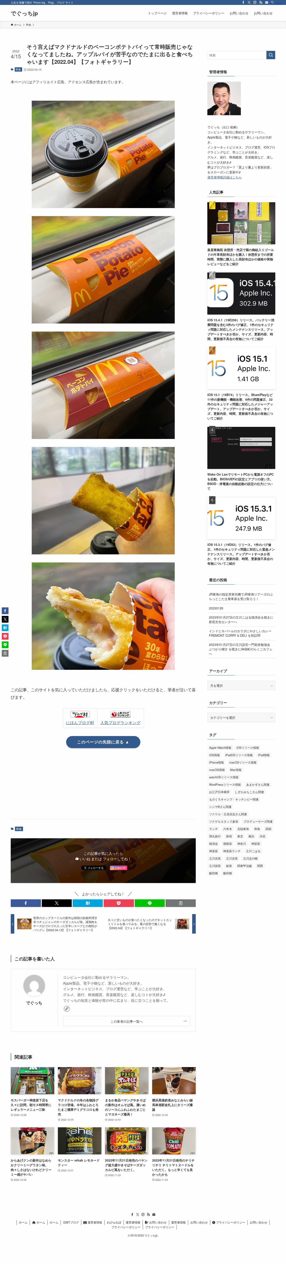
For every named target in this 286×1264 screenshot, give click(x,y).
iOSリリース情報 (248, 747)
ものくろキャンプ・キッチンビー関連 (234, 799)
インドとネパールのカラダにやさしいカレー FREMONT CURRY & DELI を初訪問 (240, 633)
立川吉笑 (215, 858)
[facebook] (243, 2)
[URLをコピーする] (181, 903)
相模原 (227, 843)
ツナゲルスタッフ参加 (223, 821)
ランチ (213, 829)
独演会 (213, 843)
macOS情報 (217, 770)
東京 (240, 836)
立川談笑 (215, 866)
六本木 (227, 829)
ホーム (23, 1222)
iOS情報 (214, 755)
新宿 (229, 836)
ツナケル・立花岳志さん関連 (228, 814)
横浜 (251, 836)
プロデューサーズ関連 (258, 821)
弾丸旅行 (215, 836)
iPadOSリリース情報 (239, 755)
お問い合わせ (157, 1222)
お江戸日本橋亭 (219, 792)
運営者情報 (94, 1222)
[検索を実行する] (270, 55)
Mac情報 (236, 770)
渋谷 (262, 836)
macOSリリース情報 (243, 762)
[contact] (266, 2)
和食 (257, 829)
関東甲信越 (244, 866)
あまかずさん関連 (257, 784)
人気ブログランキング (120, 722)
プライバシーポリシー (230, 1222)
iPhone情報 (216, 762)
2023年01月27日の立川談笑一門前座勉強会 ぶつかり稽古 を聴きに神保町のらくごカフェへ (240, 648)
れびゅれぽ (114, 1222)
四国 (268, 829)
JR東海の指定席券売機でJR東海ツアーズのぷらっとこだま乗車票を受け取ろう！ (241, 596)
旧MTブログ (71, 1222)
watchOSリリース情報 (223, 777)
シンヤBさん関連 (220, 806)
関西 (260, 866)
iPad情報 (264, 755)
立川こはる (253, 851)
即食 (18, 69)
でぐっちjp (24, 13)
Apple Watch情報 (220, 747)
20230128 (216, 608)
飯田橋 (213, 873)
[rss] (261, 2)
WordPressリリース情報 (225, 784)
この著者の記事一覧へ (126, 1021)
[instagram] (255, 2)
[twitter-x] (249, 2)
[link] (67, 1009)
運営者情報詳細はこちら (224, 177)
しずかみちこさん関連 (249, 792)
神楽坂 (255, 843)
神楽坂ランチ (232, 851)
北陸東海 (243, 829)
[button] (26, 903)
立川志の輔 (250, 858)
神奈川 (241, 843)
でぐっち (34, 1002)
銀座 (229, 866)
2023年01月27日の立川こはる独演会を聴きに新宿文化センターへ (241, 619)
